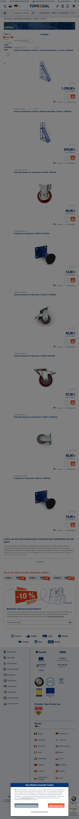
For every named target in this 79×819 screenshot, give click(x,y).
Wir (15, 789)
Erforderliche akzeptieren (26, 806)
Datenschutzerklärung (27, 798)
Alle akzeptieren (56, 806)
